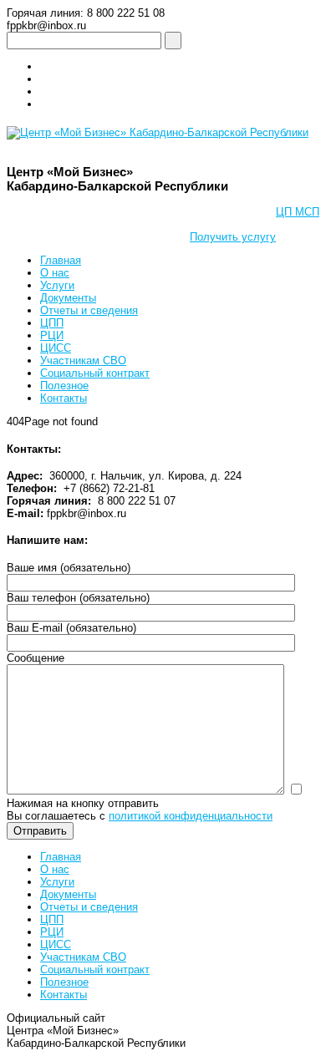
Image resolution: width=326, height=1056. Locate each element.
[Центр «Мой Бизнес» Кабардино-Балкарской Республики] (157, 132)
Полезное (64, 385)
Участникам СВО (83, 360)
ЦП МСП (297, 212)
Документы (68, 298)
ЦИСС (55, 348)
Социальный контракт (95, 373)
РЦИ (52, 335)
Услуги (57, 285)
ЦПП (52, 323)
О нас (54, 273)
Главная (60, 260)
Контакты (63, 398)
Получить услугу (233, 237)
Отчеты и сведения (89, 310)
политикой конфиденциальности (191, 816)
